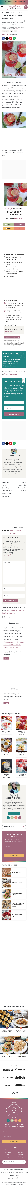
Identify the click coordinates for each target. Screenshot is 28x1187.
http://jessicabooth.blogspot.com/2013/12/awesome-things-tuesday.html (14, 645)
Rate (9, 228)
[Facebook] (8, 817)
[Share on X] (7, 38)
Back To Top (13, 1175)
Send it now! (14, 414)
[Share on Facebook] (3, 38)
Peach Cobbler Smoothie (6, 775)
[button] (15, 31)
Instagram (6, 366)
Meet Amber (14, 813)
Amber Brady (6, 21)
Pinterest (12, 364)
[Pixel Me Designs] (17, 1178)
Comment (8, 562)
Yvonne (12, 689)
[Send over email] (14, 38)
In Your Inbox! (14, 1)
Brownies (20, 1152)
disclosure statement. (11, 550)
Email (6, 595)
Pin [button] (20, 224)
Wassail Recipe (6, 753)
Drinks (8, 12)
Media (10, 1172)
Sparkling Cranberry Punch (21, 732)
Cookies (7, 1150)
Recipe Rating (8, 553)
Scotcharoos (16, 872)
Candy (8, 1157)
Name (6, 589)
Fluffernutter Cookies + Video (21, 1057)
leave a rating (17, 359)
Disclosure (15, 1172)
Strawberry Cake (6, 732)
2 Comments (19, 22)
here (17, 28)
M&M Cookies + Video (17, 894)
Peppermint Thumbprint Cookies (22, 487)
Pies (8, 1154)
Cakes (20, 1150)
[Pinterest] (16, 817)
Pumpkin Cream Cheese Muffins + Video (7, 1031)
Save (20, 228)
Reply (6, 658)
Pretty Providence (10, 374)
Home (3, 12)
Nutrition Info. (11, 337)
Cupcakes (8, 1152)
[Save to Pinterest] (10, 38)
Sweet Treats (9, 331)
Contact (5, 1172)
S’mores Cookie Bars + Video (17, 883)
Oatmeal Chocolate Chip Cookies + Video (18, 905)
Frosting (20, 1154)
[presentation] (6, 872)
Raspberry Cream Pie (18, 915)
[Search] (23, 826)
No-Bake (20, 1157)
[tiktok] (19, 817)
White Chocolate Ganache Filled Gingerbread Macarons (7, 489)
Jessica (12, 623)
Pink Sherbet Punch (21, 775)
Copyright (21, 1172)
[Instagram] (12, 817)
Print (9, 224)
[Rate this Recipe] (11, 31)
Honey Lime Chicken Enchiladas (21, 754)
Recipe (6, 31)
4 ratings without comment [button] (17, 530)
